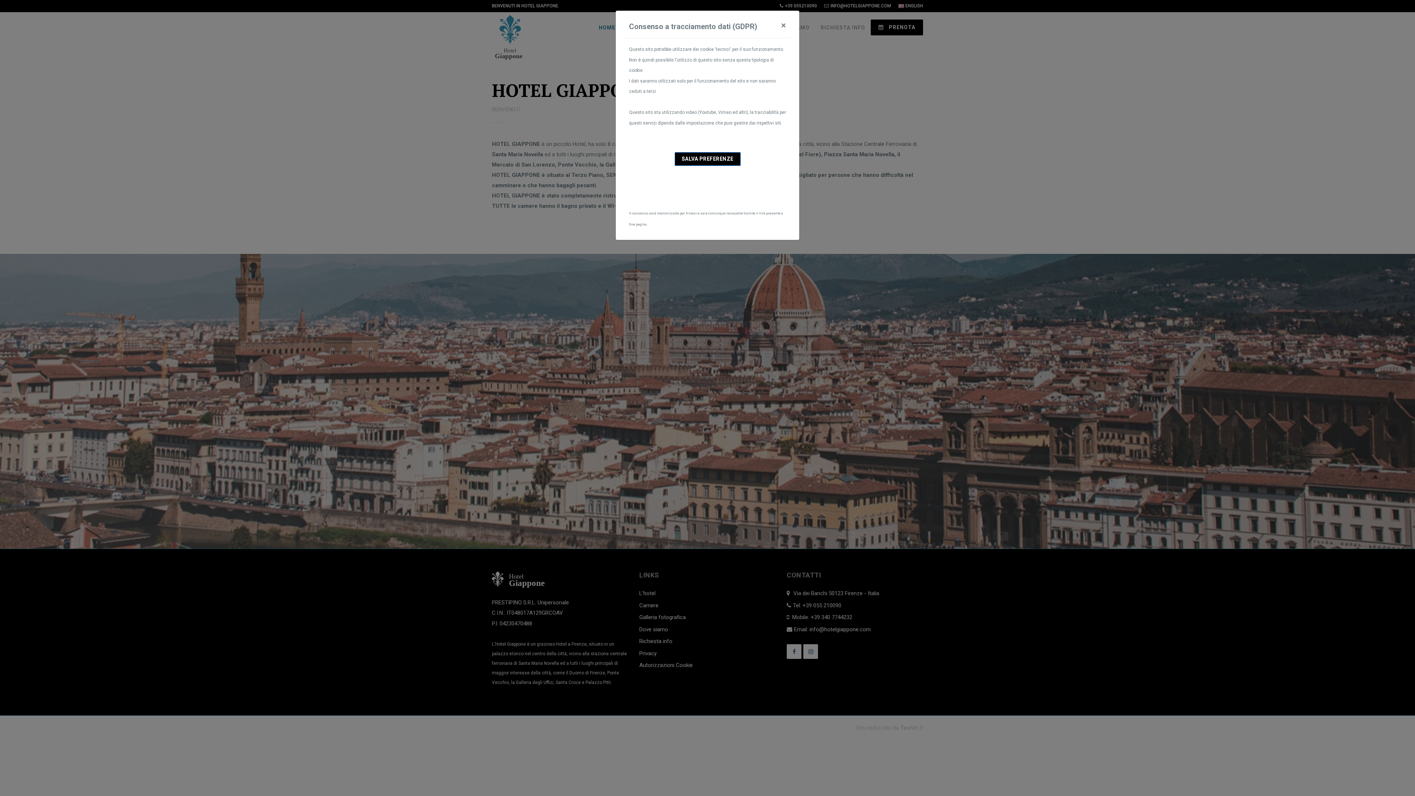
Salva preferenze (708, 159)
